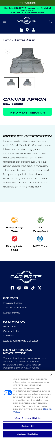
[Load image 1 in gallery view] (11, 82)
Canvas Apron (24, 39)
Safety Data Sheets (21, 30)
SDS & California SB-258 (20, 340)
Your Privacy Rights (27, 3)
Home (7, 40)
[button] (4, 21)
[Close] (51, 374)
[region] (27, 404)
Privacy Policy (12, 303)
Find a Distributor (27, 30)
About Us (9, 326)
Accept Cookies (27, 434)
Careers (8, 335)
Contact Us (10, 331)
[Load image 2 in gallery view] (27, 82)
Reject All (27, 426)
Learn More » (28, 9)
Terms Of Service (15, 307)
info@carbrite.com (34, 12)
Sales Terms (11, 312)
